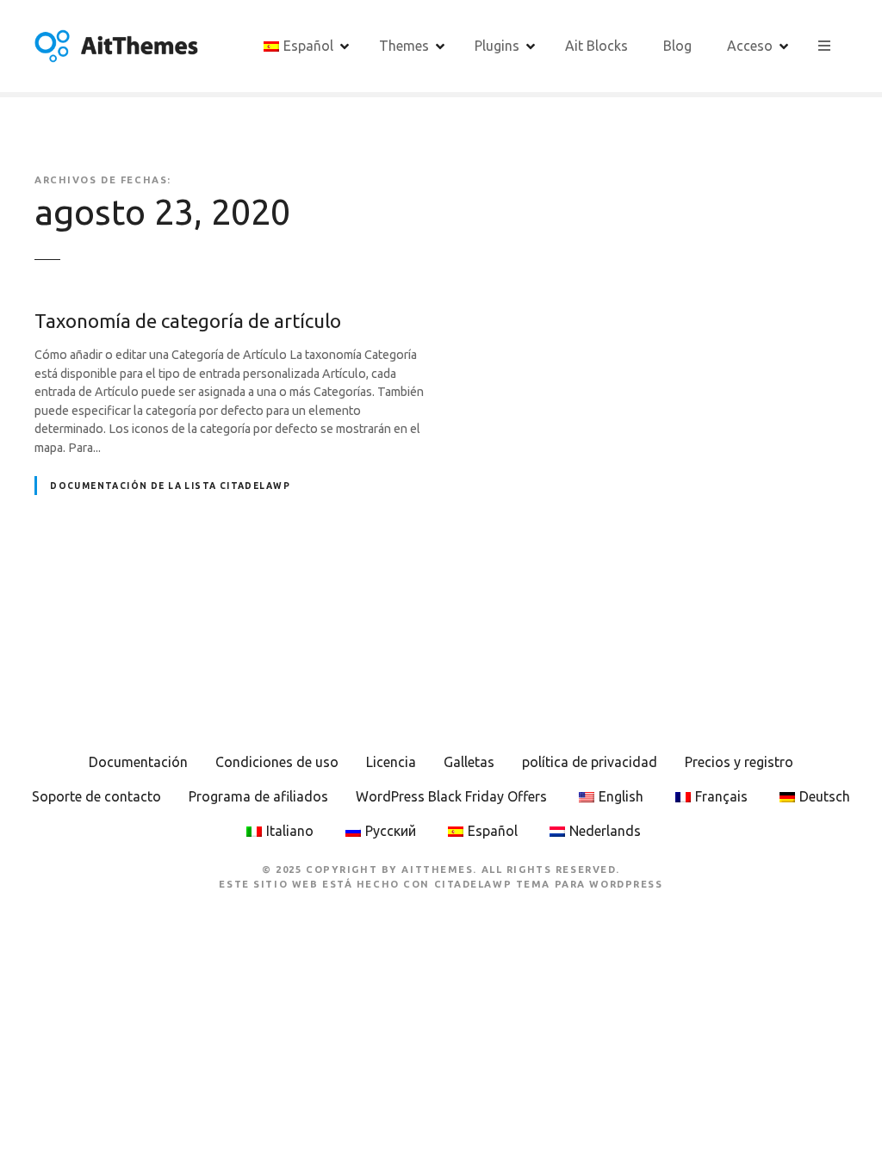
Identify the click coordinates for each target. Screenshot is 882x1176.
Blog (677, 45)
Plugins (497, 45)
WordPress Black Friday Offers (451, 796)
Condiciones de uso (277, 762)
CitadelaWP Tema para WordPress (548, 884)
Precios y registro (739, 762)
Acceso (750, 45)
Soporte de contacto (96, 796)
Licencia (391, 762)
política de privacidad (589, 762)
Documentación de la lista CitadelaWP (170, 486)
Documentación (138, 762)
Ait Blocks (596, 45)
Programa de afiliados (258, 796)
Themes (404, 45)
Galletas (469, 762)
